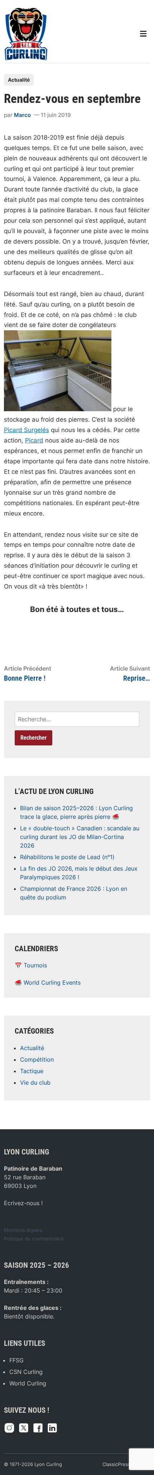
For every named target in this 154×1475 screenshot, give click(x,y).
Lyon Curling (48, 1464)
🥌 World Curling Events (48, 982)
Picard (34, 440)
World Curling (27, 1383)
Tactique (31, 1071)
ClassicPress (116, 1464)
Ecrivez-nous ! (23, 1203)
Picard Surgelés (26, 430)
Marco (22, 115)
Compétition (37, 1059)
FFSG (16, 1360)
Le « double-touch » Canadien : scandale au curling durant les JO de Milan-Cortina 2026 (79, 837)
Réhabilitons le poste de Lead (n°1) (67, 857)
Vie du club (35, 1082)
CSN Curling (26, 1371)
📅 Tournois (31, 965)
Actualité (19, 80)
